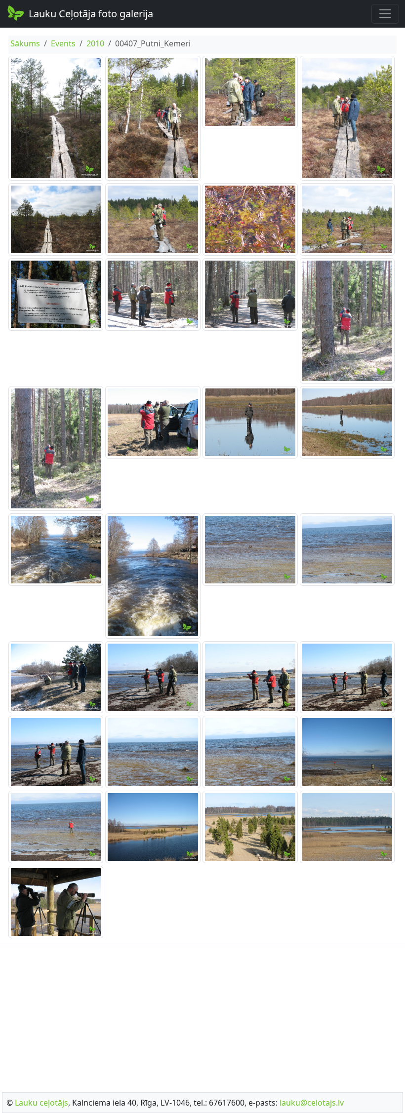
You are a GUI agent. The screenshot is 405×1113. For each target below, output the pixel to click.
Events (63, 43)
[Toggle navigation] (385, 14)
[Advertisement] (202, 1015)
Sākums (25, 43)
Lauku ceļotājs (41, 1102)
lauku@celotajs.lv (312, 1102)
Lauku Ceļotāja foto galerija (91, 13)
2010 (95, 43)
